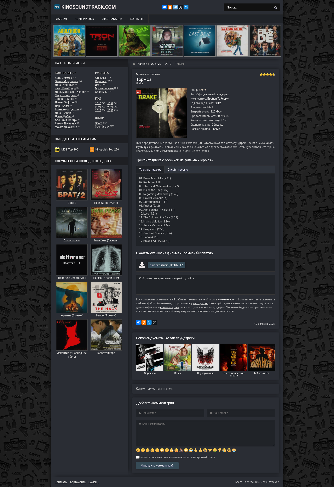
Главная (61, 18)
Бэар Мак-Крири (65, 88)
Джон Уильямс (64, 84)
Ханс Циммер (63, 77)
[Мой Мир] (186, 7)
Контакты (137, 18)
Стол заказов (112, 18)
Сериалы (101, 81)
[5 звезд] (273, 74)
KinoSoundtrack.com (88, 7)
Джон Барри (63, 112)
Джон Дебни (63, 116)
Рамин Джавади (65, 123)
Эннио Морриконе (66, 81)
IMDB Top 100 (69, 149)
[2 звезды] (264, 74)
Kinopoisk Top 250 (107, 149)
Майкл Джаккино (66, 127)
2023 (110, 103)
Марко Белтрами (66, 95)
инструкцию (200, 303)
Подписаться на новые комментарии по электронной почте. (177, 457)
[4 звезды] (270, 74)
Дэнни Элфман (65, 102)
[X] (180, 7)
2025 (110, 110)
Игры (98, 84)
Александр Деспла (67, 109)
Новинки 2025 (84, 18)
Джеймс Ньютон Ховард (70, 91)
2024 (110, 107)
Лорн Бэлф (62, 105)
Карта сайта (78, 482)
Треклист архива (150, 169)
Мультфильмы (104, 88)
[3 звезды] (267, 74)
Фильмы (100, 77)
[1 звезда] (261, 74)
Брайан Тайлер (64, 98)
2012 (218, 103)
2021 (98, 107)
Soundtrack (102, 126)
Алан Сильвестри (66, 120)
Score (98, 123)
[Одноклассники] (170, 7)
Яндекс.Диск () (164, 265)
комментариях (227, 299)
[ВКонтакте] (164, 7)
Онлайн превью (178, 169)
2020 (98, 103)
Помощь (94, 482)
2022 (98, 110)
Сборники (101, 91)
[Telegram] (175, 7)
